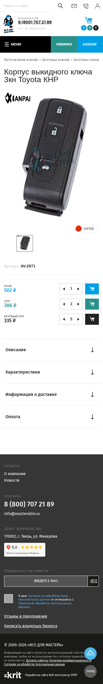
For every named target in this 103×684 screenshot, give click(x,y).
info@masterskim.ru (74, 6)
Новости (11, 480)
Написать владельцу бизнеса (30, 626)
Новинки (64, 44)
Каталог (90, 44)
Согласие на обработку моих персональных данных (43, 597)
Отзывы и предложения (25, 616)
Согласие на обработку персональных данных (34, 664)
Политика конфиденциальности (70, 660)
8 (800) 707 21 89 (35, 22)
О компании (15, 473)
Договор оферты (37, 660)
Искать (59, 6)
